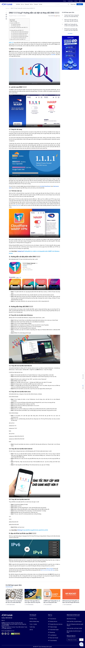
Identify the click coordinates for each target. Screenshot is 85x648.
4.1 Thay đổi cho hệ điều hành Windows (19, 31)
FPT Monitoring (51, 632)
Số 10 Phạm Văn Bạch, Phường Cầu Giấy (14, 622)
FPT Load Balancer (52, 635)
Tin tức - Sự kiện (33, 624)
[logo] (7, 4)
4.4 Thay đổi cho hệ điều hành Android (19, 36)
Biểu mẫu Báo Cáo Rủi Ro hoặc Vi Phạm (74, 631)
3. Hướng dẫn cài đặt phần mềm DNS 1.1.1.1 (19, 27)
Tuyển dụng (70, 1)
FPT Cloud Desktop (52, 640)
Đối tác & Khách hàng (34, 621)
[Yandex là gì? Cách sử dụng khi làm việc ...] (14, 594)
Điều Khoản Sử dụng (71, 618)
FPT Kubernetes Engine (53, 629)
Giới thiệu (18, 4)
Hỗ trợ (83, 388)
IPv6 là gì (19, 530)
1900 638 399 (9, 617)
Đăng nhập (73, 4)
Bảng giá (27, 4)
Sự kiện (40, 4)
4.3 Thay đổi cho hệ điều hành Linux (19, 34)
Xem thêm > (70, 33)
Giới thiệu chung (33, 618)
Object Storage (49, 568)
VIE (81, 1)
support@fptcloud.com (9, 630)
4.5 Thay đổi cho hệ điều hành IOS (18, 37)
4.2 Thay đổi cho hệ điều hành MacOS (19, 33)
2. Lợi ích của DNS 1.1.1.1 (15, 23)
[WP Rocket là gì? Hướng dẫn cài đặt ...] (70, 594)
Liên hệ (75, 1)
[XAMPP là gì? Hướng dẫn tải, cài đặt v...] (51, 594)
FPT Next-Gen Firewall (53, 637)
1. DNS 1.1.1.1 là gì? (13, 21)
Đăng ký (80, 4)
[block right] (70, 53)
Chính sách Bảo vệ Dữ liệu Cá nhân (74, 628)
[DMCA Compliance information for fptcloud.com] (15, 634)
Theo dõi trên (51, 15)
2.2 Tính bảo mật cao (15, 25)
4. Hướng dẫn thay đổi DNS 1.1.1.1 (17, 30)
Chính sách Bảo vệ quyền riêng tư (74, 621)
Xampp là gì (20, 251)
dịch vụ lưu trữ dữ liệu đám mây (48, 570)
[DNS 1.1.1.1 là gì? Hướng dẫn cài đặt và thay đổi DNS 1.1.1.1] (6, 14)
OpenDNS (53, 54)
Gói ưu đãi (83, 376)
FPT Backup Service (52, 621)
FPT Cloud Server (52, 618)
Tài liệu (64, 1)
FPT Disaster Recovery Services (55, 624)
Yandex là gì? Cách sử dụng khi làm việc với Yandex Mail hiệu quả (71, 16)
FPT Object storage (52, 626)
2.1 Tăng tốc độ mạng (15, 24)
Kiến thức (7, 8)
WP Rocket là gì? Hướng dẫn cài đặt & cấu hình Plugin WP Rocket (71, 30)
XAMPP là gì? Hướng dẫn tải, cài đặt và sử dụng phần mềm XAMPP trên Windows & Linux (71, 26)
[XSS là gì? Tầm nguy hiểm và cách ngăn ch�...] (33, 594)
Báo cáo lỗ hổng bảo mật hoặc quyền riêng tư (75, 625)
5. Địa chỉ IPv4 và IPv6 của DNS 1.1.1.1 (17, 39)
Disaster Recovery (17, 205)
